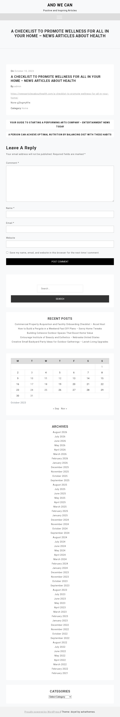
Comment (12, 163)
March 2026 (60, 454)
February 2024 (60, 563)
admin (17, 86)
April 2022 (60, 660)
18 (46, 384)
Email (10, 223)
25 (46, 390)
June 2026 (60, 441)
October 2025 (60, 476)
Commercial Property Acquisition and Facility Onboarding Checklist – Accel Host (60, 324)
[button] (59, 17)
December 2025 (60, 467)
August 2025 (60, 485)
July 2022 (60, 647)
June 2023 (60, 598)
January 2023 (60, 620)
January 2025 (60, 515)
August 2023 (60, 590)
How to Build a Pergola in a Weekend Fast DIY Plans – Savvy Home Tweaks (60, 328)
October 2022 (60, 633)
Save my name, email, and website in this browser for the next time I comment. (54, 252)
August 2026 (60, 432)
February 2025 (60, 511)
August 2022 (60, 642)
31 (31, 395)
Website (10, 238)
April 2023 (60, 607)
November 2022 (60, 629)
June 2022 (60, 651)
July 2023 (60, 594)
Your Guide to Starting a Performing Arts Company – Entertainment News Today (60, 124)
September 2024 (60, 533)
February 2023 (60, 616)
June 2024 (60, 546)
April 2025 (60, 502)
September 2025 (60, 480)
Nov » (64, 408)
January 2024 (60, 568)
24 (31, 390)
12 (60, 378)
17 (31, 384)
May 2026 (60, 445)
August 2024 (60, 537)
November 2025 (60, 471)
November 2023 (60, 577)
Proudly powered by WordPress (42, 712)
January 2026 (60, 463)
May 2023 (60, 603)
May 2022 (60, 655)
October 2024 (60, 528)
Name (10, 208)
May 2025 (60, 498)
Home (25, 108)
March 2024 (60, 559)
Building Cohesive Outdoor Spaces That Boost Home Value (60, 333)
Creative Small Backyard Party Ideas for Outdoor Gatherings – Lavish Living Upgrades (60, 342)
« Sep (56, 408)
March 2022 (60, 664)
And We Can (60, 5)
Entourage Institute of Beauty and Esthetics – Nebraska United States (60, 337)
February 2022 (60, 669)
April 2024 (60, 555)
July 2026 (60, 436)
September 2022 (60, 638)
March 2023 (60, 612)
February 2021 (60, 673)
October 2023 (60, 581)
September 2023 (60, 585)
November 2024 (60, 524)
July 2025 (60, 489)
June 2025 (60, 493)
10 (31, 378)
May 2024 (60, 550)
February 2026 (60, 458)
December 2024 (60, 520)
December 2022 (60, 625)
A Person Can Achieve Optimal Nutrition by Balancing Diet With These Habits (60, 134)
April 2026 (60, 449)
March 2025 (60, 506)
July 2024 (60, 541)
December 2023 (60, 572)
